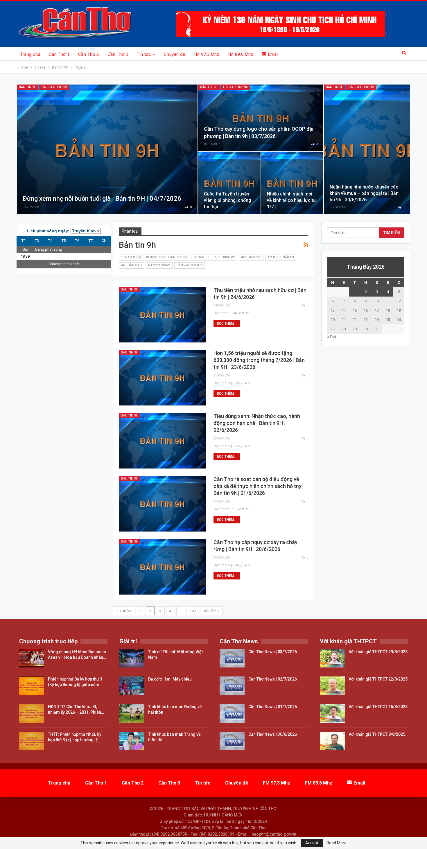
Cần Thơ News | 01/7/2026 (272, 706)
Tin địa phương (54, 87)
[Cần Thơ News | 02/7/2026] (232, 685)
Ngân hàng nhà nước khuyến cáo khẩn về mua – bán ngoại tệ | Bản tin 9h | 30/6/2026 (364, 193)
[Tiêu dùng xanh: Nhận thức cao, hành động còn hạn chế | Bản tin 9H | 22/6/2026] (162, 441)
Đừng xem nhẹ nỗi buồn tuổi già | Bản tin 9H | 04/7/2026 (102, 198)
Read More (336, 843)
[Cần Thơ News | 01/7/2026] (232, 713)
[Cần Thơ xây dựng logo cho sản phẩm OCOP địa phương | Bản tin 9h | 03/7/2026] (261, 117)
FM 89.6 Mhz (240, 54)
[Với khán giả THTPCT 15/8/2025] (332, 713)
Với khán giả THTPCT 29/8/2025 (378, 651)
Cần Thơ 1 (59, 54)
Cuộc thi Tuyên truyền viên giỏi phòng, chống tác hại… (227, 200)
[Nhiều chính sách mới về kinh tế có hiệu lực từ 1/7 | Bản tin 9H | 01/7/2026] (292, 183)
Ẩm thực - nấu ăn (281, 257)
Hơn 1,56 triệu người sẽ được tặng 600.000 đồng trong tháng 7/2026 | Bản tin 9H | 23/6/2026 (259, 360)
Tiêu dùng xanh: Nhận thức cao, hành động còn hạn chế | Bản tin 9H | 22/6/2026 (257, 423)
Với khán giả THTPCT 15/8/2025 (378, 706)
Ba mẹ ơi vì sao (159, 265)
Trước (125, 611)
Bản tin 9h (27, 87)
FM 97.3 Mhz (206, 54)
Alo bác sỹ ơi (251, 257)
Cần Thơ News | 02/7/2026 (272, 679)
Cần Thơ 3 (117, 54)
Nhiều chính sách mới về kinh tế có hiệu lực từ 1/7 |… (291, 200)
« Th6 (331, 337)
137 (193, 611)
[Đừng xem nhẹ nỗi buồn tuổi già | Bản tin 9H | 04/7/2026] (107, 149)
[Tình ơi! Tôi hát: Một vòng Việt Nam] (131, 658)
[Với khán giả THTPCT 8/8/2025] (332, 741)
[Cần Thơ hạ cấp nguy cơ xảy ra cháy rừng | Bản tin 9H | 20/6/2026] (162, 567)
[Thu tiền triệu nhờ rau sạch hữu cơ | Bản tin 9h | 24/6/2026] (162, 314)
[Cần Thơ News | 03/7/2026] (232, 658)
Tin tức (144, 54)
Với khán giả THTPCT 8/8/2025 (377, 734)
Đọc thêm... (226, 324)
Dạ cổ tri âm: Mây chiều (170, 679)
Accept (311, 843)
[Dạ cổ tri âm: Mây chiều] (131, 685)
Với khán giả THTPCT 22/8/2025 (378, 679)
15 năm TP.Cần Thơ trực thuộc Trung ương (154, 257)
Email (273, 54)
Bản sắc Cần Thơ (189, 265)
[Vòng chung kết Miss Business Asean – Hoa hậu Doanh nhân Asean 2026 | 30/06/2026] (31, 658)
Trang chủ (30, 54)
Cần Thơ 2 (88, 54)
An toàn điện (131, 265)
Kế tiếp (210, 611)
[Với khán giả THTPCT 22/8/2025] (332, 685)
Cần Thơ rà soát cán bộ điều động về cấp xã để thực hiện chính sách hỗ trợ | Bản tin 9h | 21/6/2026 (259, 486)
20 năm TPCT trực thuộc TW (214, 257)
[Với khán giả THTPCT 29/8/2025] (332, 658)
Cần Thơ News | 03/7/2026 (272, 651)
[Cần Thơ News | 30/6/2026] (232, 741)
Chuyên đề (174, 54)
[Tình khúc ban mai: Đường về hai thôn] (131, 713)
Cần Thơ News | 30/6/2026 (272, 734)
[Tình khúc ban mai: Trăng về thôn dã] (131, 741)
